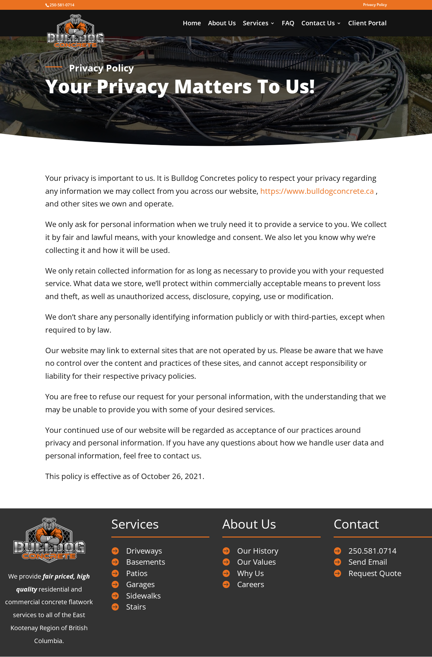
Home (192, 24)
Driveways (144, 550)
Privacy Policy (375, 5)
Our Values (256, 561)
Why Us (250, 573)
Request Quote (375, 573)
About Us (222, 24)
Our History (257, 550)
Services (255, 24)
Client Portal (367, 24)
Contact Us (318, 24)
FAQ (288, 24)
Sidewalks (143, 595)
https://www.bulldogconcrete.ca (317, 191)
